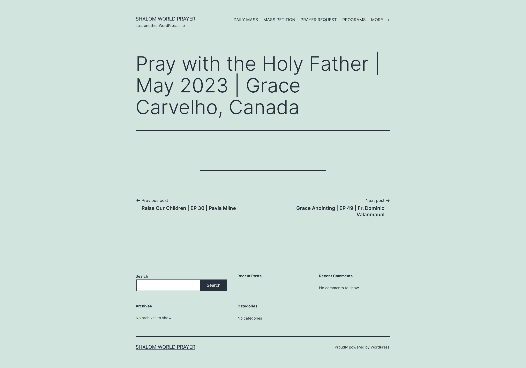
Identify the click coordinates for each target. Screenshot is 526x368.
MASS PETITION (279, 19)
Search (142, 276)
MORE (377, 19)
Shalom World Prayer (165, 19)
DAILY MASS (246, 19)
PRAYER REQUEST (319, 19)
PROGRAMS (354, 19)
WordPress (380, 347)
